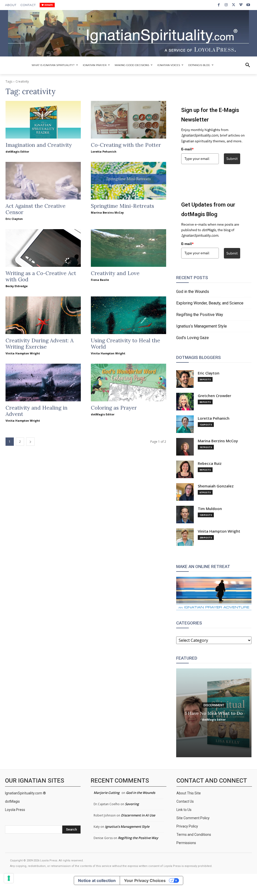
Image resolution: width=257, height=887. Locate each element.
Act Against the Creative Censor (36, 209)
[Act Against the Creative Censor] (43, 181)
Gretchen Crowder (214, 395)
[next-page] (30, 441)
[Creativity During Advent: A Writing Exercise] (43, 315)
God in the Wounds (192, 291)
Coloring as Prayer (114, 407)
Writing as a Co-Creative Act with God (41, 276)
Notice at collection (97, 880)
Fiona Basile (100, 280)
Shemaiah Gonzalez (216, 486)
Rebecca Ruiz (210, 463)
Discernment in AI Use (138, 815)
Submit (232, 158)
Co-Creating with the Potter (126, 145)
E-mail (187, 149)
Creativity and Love (115, 273)
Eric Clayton (14, 219)
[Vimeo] (240, 5)
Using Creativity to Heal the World (125, 343)
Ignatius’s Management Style (201, 326)
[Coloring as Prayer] (128, 382)
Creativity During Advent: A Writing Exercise (40, 343)
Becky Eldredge (17, 286)
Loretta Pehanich (103, 151)
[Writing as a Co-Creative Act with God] (43, 248)
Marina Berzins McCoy (107, 212)
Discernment (214, 705)
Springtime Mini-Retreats (122, 206)
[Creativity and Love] (128, 248)
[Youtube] (248, 5)
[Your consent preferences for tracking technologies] (9, 878)
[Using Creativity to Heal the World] (128, 315)
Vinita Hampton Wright (23, 353)
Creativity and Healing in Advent (37, 410)
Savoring (132, 804)
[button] (247, 65)
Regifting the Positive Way (199, 314)
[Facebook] (218, 5)
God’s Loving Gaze (192, 337)
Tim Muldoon (210, 508)
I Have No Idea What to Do (214, 713)
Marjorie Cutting (106, 792)
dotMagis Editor (17, 151)
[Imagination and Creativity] (43, 120)
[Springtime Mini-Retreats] (128, 181)
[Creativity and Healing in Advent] (43, 382)
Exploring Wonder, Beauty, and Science (209, 303)
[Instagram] (226, 5)
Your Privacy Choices (145, 880)
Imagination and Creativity (39, 145)
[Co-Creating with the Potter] (128, 120)
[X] (233, 5)
